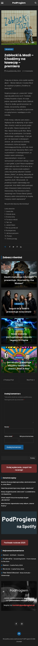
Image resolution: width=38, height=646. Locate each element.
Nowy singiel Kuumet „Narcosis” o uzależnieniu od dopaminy (18, 493)
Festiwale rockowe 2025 (14, 542)
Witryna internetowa (26, 436)
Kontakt (19, 641)
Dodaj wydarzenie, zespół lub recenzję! (19, 468)
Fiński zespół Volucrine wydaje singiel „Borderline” (14, 499)
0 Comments (28, 71)
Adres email (8, 436)
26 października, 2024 (13, 71)
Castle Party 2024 (16, 565)
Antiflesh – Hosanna (17, 555)
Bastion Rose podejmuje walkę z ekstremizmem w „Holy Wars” (18, 483)
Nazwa (7, 427)
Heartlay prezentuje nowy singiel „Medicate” (17, 488)
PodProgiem (19, 2)
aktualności (9, 49)
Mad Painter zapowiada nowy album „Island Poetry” (17, 505)
